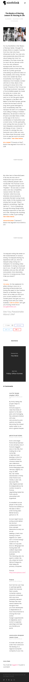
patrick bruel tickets (15, 435)
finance (11, 580)
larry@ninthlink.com (9, 307)
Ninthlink (9, 19)
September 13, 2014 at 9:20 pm (15, 397)
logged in (15, 665)
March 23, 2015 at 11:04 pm (15, 581)
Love (10, 325)
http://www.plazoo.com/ (17, 572)
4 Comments (14, 21)
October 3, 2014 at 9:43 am (15, 437)
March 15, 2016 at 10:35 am (15, 639)
